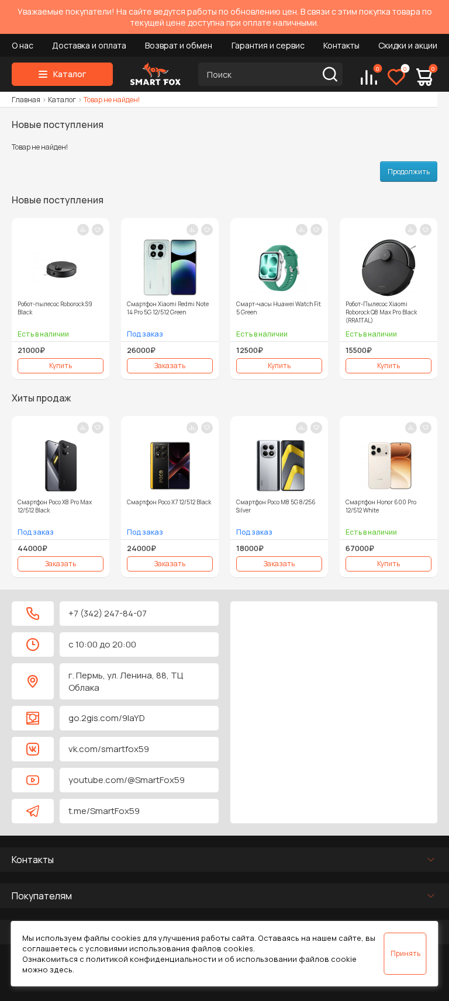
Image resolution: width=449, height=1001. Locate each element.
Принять (405, 953)
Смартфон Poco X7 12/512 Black (169, 502)
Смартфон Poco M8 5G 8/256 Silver (276, 506)
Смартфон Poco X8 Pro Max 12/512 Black (55, 506)
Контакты (341, 45)
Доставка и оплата (89, 45)
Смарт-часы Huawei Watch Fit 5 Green (278, 308)
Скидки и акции (407, 45)
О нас (22, 45)
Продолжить (409, 171)
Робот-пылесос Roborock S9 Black (55, 308)
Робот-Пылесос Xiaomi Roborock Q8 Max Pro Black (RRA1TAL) (381, 312)
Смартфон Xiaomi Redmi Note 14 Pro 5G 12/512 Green (168, 308)
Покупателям (42, 895)
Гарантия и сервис (268, 45)
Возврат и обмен (178, 45)
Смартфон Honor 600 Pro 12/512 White (381, 506)
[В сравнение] (83, 229)
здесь (61, 969)
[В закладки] (97, 229)
